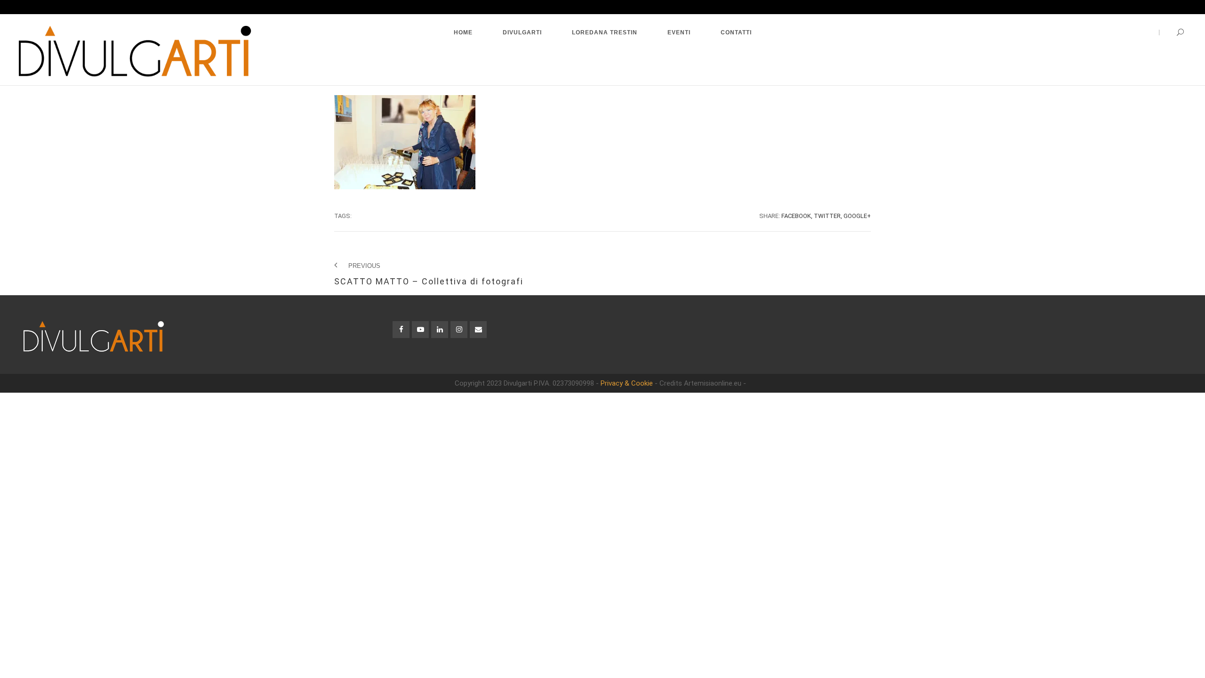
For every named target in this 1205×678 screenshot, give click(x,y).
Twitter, (828, 215)
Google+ (857, 215)
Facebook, (796, 215)
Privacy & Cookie (627, 383)
